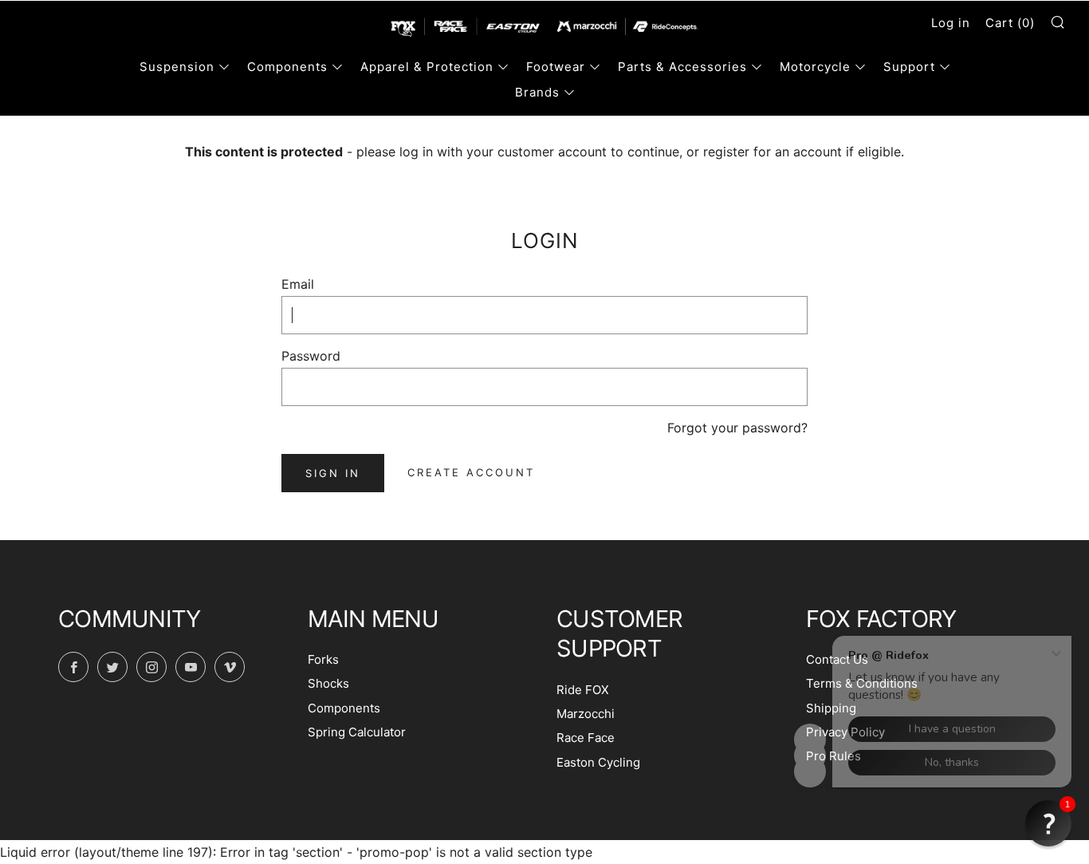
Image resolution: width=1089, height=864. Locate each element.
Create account (471, 472)
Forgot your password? (737, 428)
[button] (1048, 823)
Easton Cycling (598, 762)
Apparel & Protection (426, 66)
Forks (323, 659)
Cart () (1010, 22)
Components (287, 66)
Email (297, 284)
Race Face (585, 737)
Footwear (555, 66)
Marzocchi (585, 713)
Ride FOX (582, 689)
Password (310, 356)
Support (909, 66)
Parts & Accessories (682, 66)
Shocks (328, 683)
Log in (950, 22)
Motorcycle (815, 66)
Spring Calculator (357, 732)
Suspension (177, 66)
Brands (537, 92)
